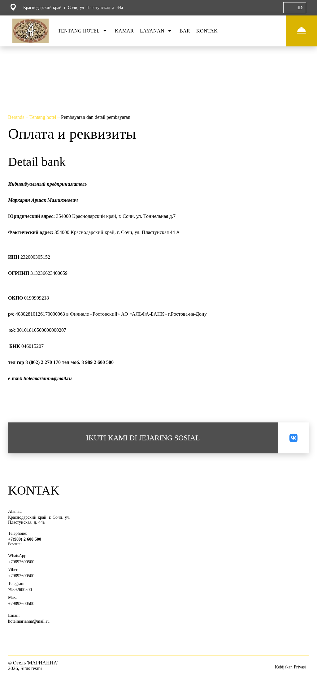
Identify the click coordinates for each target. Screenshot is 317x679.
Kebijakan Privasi (290, 667)
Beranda (17, 117)
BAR (185, 30)
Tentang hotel (43, 117)
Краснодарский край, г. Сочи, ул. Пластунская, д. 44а (39, 520)
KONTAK (207, 30)
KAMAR (124, 30)
